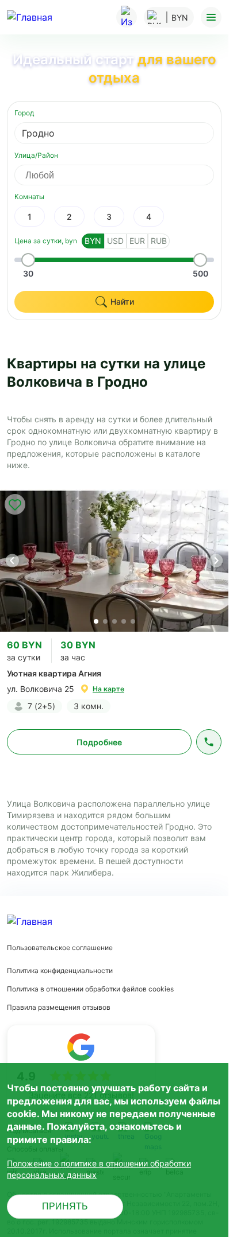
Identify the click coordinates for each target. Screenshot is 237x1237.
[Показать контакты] (208, 741)
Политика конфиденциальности (60, 970)
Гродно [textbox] (38, 133)
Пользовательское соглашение (60, 947)
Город (24, 112)
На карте (108, 688)
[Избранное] (126, 17)
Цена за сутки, (45, 240)
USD (115, 241)
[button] (215, 560)
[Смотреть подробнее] (114, 560)
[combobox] (114, 133)
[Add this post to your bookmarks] (15, 504)
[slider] (28, 260)
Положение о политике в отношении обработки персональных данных (99, 1169)
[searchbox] (124, 175)
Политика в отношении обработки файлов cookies (90, 989)
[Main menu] (211, 17)
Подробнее (99, 742)
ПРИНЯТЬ (65, 1206)
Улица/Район (36, 155)
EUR (137, 241)
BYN (93, 241)
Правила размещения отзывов (58, 1007)
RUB (159, 241)
